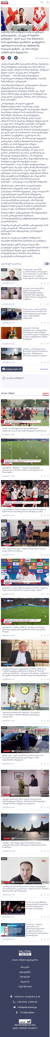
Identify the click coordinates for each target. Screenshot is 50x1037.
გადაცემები (25, 972)
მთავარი (25, 967)
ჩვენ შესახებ (25, 986)
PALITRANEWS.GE (23, 1025)
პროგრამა (25, 976)
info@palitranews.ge (27, 1007)
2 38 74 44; (22, 1002)
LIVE (47, 1034)
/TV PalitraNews (27, 1012)
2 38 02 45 (32, 1002)
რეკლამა (25, 981)
